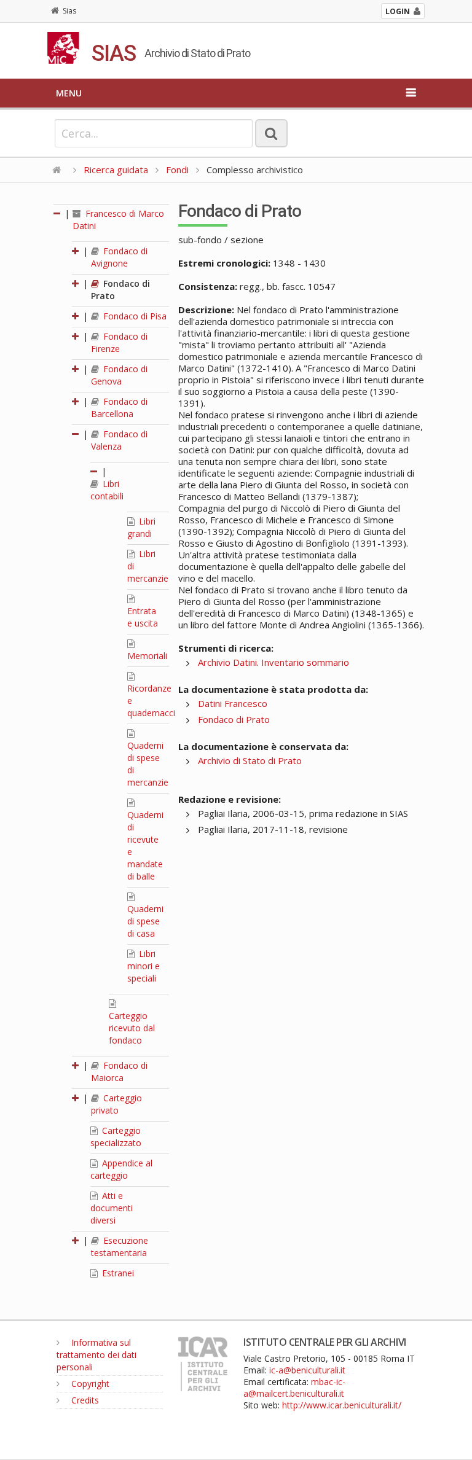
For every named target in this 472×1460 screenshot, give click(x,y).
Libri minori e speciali (143, 966)
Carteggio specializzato (115, 1137)
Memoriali (147, 656)
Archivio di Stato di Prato (250, 760)
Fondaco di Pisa (134, 316)
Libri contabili (107, 490)
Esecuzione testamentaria (119, 1247)
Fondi (177, 169)
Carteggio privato (116, 1104)
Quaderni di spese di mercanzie (147, 764)
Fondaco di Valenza (119, 440)
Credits (84, 1400)
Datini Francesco (232, 703)
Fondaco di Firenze (119, 342)
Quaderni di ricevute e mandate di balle (145, 845)
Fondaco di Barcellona (119, 408)
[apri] (76, 251)
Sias (69, 11)
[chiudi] (76, 434)
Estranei (117, 1273)
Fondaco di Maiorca (119, 1071)
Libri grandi (141, 527)
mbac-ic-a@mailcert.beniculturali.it (294, 1387)
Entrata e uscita (142, 617)
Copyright (89, 1383)
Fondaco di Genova (119, 375)
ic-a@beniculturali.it (307, 1370)
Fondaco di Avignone (119, 257)
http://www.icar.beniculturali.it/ (341, 1405)
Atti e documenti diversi (111, 1208)
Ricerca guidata (116, 169)
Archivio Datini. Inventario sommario (273, 662)
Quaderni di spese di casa (145, 921)
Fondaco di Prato (234, 719)
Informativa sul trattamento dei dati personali (96, 1355)
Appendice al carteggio (121, 1169)
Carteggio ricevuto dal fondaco (132, 1028)
